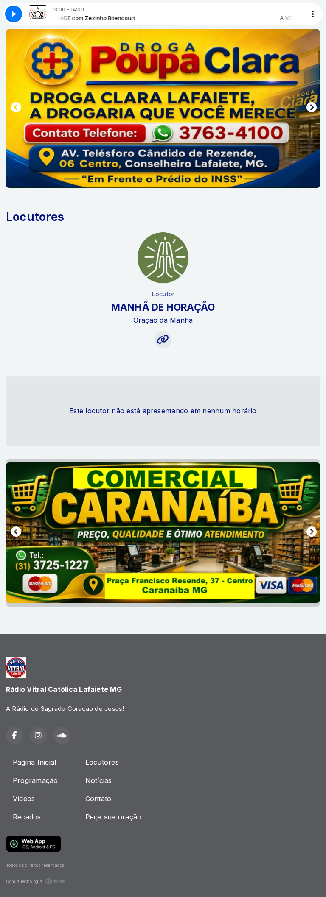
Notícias (98, 780)
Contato (98, 798)
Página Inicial (34, 762)
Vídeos (24, 798)
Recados (27, 817)
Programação (35, 780)
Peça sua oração (113, 817)
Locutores (102, 762)
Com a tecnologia (24, 881)
